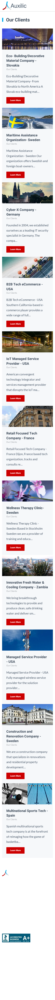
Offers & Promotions (15, 976)
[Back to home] (14, 5)
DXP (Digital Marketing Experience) (25, 969)
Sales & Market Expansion (19, 961)
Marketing (9, 954)
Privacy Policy (34, 991)
